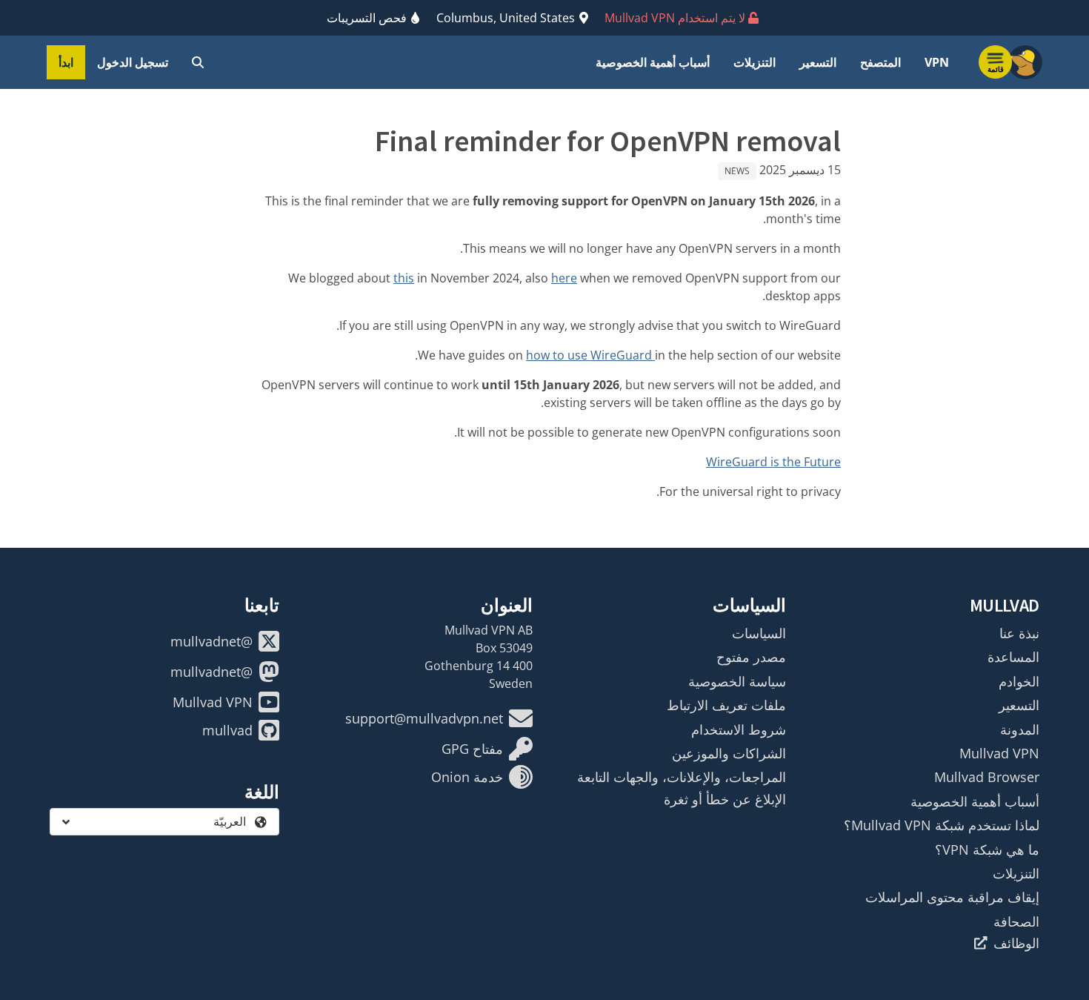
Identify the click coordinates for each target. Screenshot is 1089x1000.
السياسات (759, 633)
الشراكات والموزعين (729, 753)
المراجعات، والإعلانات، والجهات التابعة (681, 777)
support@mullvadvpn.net (424, 718)
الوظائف (1016, 943)
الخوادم (1019, 681)
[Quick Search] (198, 62)
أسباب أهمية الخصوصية (653, 62)
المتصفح (880, 62)
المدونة (1019, 729)
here (564, 278)
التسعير (817, 62)
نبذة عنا (1019, 633)
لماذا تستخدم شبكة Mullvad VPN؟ (941, 825)
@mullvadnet (211, 641)
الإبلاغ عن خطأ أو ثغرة (725, 799)
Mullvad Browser (986, 777)
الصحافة (1016, 921)
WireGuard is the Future (773, 462)
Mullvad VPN (999, 753)
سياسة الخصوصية (737, 681)
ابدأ (66, 62)
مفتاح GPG (472, 749)
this (403, 278)
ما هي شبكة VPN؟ (987, 849)
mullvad (227, 730)
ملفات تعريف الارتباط (726, 705)
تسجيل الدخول (132, 62)
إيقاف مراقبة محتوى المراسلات (952, 897)
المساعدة (1013, 657)
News (737, 171)
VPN (937, 62)
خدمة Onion (467, 777)
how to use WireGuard (590, 355)
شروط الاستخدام (738, 729)
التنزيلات (754, 62)
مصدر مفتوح (751, 657)
